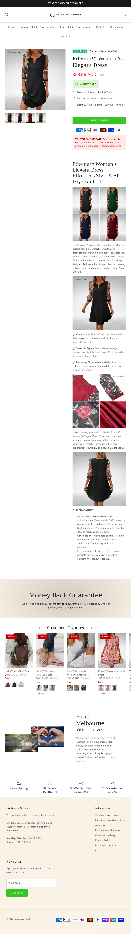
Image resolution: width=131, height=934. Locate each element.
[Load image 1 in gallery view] (35, 79)
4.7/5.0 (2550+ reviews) (104, 51)
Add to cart (99, 120)
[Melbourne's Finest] (65, 14)
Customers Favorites (65, 627)
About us (65, 36)
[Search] (7, 14)
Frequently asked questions (110, 820)
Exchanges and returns (107, 830)
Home (11, 27)
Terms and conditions (106, 815)
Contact (100, 27)
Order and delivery (105, 835)
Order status (116, 27)
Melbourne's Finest (21, 919)
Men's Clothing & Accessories (75, 27)
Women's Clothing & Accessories (37, 27)
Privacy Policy (102, 840)
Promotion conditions (106, 845)
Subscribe (17, 892)
